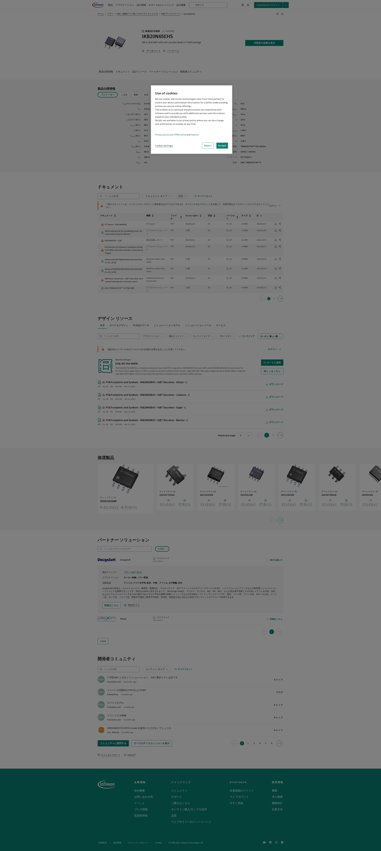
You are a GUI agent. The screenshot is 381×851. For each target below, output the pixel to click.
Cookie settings (164, 145)
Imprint (195, 134)
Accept (222, 145)
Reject (207, 145)
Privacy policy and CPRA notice (170, 134)
